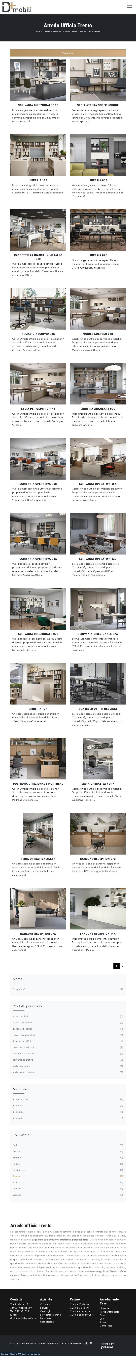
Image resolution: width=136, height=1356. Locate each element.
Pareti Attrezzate (110, 1311)
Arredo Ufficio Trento (89, 31)
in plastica (67, 1111)
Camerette (106, 1325)
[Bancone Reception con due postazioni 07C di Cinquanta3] (98, 834)
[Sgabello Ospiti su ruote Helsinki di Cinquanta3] (98, 684)
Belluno (67, 1145)
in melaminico (67, 1099)
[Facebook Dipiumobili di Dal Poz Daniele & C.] (86, 1343)
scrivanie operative (67, 1059)
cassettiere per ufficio (67, 1035)
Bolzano (67, 1151)
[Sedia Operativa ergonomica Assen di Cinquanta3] (38, 834)
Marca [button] (17, 979)
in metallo (67, 1105)
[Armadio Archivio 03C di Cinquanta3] (38, 309)
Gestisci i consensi (30, 1354)
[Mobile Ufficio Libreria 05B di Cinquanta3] (98, 155)
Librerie (104, 1308)
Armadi (104, 1322)
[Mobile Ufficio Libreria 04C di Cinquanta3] (98, 230)
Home (39, 31)
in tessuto (67, 1118)
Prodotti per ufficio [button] (27, 1006)
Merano (67, 1157)
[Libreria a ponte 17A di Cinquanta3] (38, 684)
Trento (67, 1176)
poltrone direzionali (67, 1047)
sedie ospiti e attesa (67, 1072)
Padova (67, 1164)
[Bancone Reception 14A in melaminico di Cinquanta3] (98, 908)
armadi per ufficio (67, 1022)
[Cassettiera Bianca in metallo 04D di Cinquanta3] (38, 230)
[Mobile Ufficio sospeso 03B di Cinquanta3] (98, 309)
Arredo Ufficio (70, 31)
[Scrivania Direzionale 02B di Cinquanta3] (38, 609)
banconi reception (67, 1028)
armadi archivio (67, 1016)
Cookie (13, 1354)
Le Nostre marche (50, 1314)
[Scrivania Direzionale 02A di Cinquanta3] (98, 609)
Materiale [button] (20, 1089)
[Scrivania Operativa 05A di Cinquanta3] (98, 459)
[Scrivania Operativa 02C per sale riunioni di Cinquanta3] (98, 534)
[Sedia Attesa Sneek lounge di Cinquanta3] (98, 80)
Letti (102, 1318)
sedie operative (67, 1066)
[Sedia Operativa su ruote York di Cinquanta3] (98, 759)
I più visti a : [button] (22, 1135)
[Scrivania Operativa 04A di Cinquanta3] (38, 534)
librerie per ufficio (67, 1041)
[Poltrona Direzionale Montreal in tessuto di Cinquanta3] (38, 759)
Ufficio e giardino (52, 31)
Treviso (67, 1182)
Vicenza (67, 1195)
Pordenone (67, 1170)
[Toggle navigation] (129, 7)
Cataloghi (45, 1311)
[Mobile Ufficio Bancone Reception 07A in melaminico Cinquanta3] (38, 908)
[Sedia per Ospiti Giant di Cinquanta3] (38, 384)
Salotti (103, 1315)
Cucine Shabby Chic (82, 1314)
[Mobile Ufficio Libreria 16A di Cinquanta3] (38, 155)
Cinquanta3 (67, 989)
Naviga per (68, 53)
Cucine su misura (80, 1311)
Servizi (44, 1307)
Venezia (67, 1188)
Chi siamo (45, 1304)
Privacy (4, 1354)
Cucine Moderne (79, 1304)
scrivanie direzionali (67, 1053)
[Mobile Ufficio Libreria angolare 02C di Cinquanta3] (98, 384)
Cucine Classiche (80, 1307)
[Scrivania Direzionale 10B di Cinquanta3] (38, 80)
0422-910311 (23, 1311)
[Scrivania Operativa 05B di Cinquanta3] (38, 459)
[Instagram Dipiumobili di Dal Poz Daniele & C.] (90, 1343)
